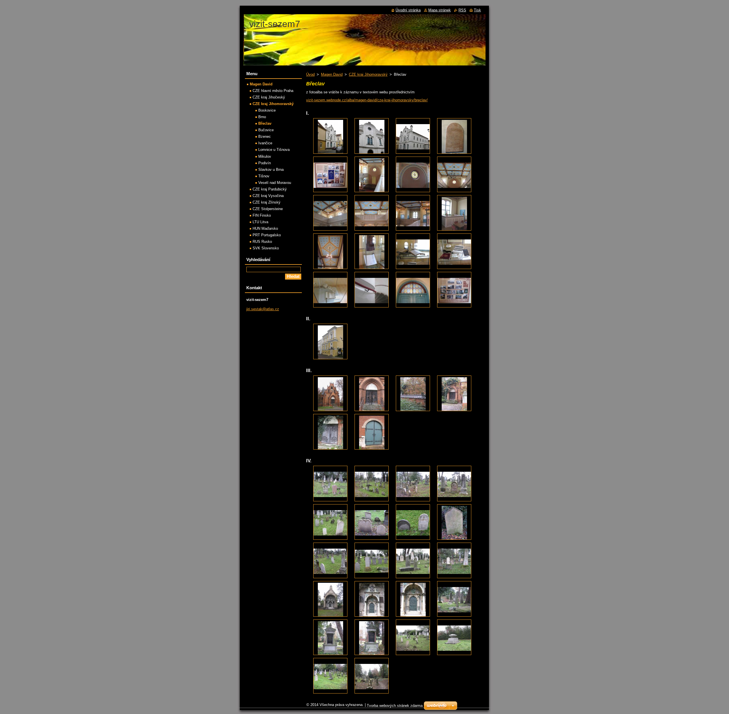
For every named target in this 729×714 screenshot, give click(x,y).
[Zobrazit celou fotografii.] (330, 136)
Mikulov (264, 156)
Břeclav (264, 123)
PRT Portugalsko (267, 235)
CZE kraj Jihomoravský (368, 74)
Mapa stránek (439, 10)
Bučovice (266, 130)
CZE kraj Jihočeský (269, 97)
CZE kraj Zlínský (266, 202)
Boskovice (267, 110)
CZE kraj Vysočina (268, 196)
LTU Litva (260, 222)
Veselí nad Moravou (274, 182)
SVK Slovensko (266, 248)
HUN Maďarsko (265, 228)
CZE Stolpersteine (268, 209)
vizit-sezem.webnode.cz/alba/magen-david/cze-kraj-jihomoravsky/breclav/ (367, 100)
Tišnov (263, 176)
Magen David (332, 74)
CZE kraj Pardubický (270, 189)
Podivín (264, 163)
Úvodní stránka (408, 10)
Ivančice (265, 143)
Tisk (477, 10)
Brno (262, 117)
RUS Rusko (262, 241)
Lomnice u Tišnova (274, 149)
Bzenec (264, 136)
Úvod (310, 74)
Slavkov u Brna (271, 169)
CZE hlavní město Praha (273, 91)
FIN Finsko (262, 215)
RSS (462, 10)
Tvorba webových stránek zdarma (395, 705)
